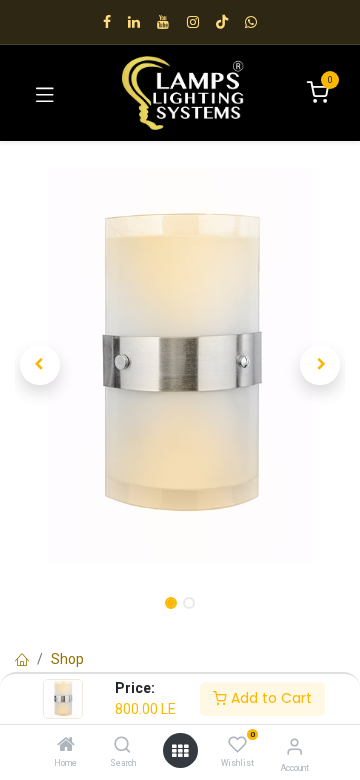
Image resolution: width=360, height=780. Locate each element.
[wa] (251, 22)
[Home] (66, 746)
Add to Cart (269, 698)
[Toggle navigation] (45, 93)
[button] (40, 365)
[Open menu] (180, 751)
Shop (67, 659)
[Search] (122, 746)
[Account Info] (294, 746)
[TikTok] (222, 22)
